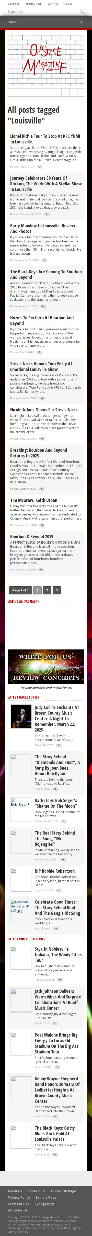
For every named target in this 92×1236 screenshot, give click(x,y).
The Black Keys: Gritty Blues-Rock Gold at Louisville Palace (55, 1133)
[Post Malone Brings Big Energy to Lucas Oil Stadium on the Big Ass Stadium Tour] (21, 1044)
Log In (68, 3)
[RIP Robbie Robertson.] (21, 880)
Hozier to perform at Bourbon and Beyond (42, 320)
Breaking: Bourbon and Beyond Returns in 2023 (38, 452)
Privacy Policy (19, 1197)
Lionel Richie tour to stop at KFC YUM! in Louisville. (45, 138)
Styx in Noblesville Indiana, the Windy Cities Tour (58, 954)
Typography (44, 1204)
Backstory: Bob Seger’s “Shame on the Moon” (56, 803)
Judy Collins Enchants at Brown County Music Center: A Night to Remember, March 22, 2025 (57, 718)
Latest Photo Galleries (26, 938)
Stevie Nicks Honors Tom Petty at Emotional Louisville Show (41, 366)
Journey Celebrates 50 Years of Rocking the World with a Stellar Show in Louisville (46, 183)
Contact (53, 3)
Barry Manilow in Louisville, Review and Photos (42, 228)
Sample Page (46, 1197)
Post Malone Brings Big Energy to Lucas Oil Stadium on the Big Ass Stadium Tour (57, 1043)
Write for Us (18, 1210)
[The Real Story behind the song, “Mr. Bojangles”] (21, 842)
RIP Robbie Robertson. (55, 871)
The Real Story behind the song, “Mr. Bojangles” (55, 838)
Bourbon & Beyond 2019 (31, 536)
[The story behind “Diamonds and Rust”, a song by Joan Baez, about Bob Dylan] (21, 765)
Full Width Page (63, 1191)
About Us (13, 3)
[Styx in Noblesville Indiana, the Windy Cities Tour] (21, 958)
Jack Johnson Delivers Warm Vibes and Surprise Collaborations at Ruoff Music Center (58, 999)
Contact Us (36, 1191)
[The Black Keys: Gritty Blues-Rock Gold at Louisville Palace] (21, 1137)
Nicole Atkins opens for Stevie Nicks (44, 409)
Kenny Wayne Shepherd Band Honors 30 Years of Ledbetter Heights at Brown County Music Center (57, 1090)
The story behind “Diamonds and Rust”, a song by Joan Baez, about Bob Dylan (57, 765)
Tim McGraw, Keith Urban (33, 500)
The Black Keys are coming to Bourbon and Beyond (46, 274)
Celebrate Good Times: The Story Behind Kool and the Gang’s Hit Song (57, 907)
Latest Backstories (23, 697)
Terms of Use (33, 3)
